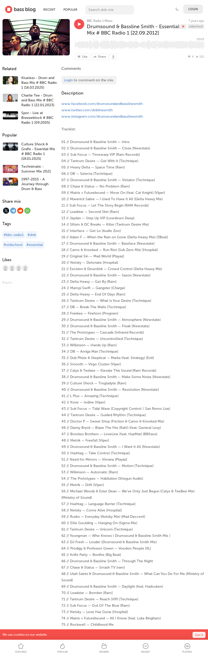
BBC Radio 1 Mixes (99, 21)
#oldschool (13, 245)
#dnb (31, 235)
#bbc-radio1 (14, 235)
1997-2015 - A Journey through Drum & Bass (34, 184)
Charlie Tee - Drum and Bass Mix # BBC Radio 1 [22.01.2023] (37, 100)
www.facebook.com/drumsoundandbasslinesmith (102, 104)
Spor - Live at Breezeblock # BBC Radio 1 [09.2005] (37, 118)
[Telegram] (13, 211)
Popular (70, 9)
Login (193, 9)
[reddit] (20, 211)
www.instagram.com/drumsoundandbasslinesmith (102, 116)
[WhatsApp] (27, 211)
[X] (6, 211)
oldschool (196, 26)
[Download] (113, 57)
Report (7, 282)
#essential (34, 245)
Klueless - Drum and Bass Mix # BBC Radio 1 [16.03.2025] (39, 83)
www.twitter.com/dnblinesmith (87, 110)
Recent (49, 9)
